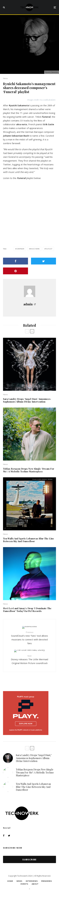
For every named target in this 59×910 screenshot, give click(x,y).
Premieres (46, 881)
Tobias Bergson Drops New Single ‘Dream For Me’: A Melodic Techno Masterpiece (28, 470)
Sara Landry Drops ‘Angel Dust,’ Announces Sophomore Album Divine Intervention (27, 400)
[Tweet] (43, 261)
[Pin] (15, 271)
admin (28, 304)
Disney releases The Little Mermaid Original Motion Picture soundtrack (29, 660)
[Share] (15, 261)
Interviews (32, 881)
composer (20, 249)
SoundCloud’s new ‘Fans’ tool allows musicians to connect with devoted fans (29, 638)
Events (24, 884)
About (35, 884)
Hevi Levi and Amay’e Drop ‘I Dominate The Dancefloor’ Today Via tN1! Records (27, 609)
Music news (35, 249)
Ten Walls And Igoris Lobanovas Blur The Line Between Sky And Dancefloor (28, 540)
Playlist (49, 249)
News (5, 78)
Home (10, 881)
